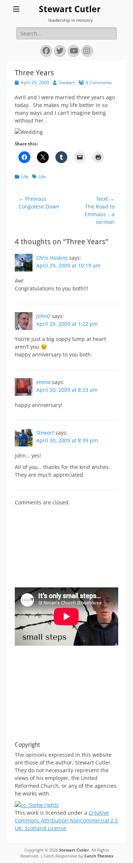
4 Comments (99, 82)
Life (24, 176)
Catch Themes (98, 856)
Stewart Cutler (69, 9)
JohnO (43, 316)
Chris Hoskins (52, 257)
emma (43, 382)
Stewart (67, 82)
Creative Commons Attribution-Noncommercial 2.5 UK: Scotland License (66, 820)
